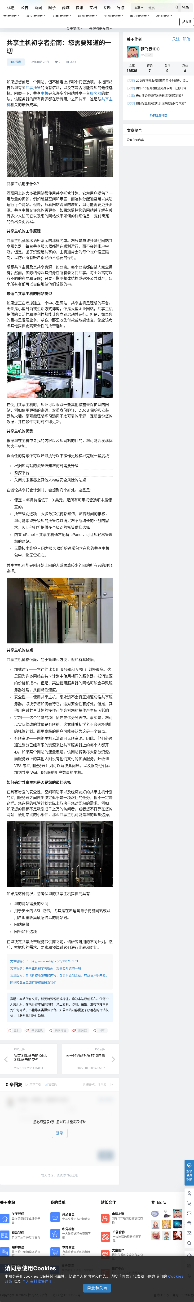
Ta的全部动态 (158, 115)
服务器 (95, 93)
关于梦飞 (73, 29)
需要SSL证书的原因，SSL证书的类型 (31, 1057)
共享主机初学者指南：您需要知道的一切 (53, 968)
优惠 (11, 7)
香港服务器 (34, 15)
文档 (93, 7)
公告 (24, 7)
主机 (44, 93)
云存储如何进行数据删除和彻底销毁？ (155, 96)
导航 (120, 7)
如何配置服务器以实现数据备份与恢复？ (157, 103)
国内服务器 (138, 15)
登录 (59, 1133)
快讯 (79, 7)
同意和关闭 (97, 1288)
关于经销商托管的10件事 (85, 1055)
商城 (66, 7)
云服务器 (10, 15)
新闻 (38, 7)
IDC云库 (15, 62)
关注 (176, 39)
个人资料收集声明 (37, 1281)
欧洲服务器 (86, 15)
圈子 (52, 7)
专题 (107, 7)
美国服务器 (60, 15)
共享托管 (33, 87)
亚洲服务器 (112, 15)
